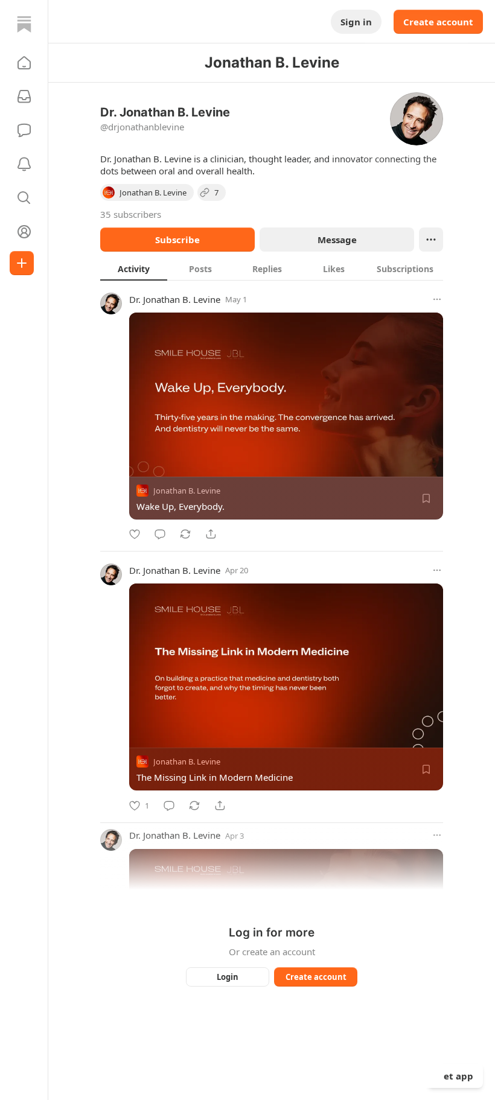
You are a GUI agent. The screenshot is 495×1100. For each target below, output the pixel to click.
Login (227, 976)
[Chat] (24, 130)
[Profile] (24, 231)
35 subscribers (130, 214)
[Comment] (160, 534)
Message (337, 240)
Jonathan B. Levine (186, 490)
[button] (24, 62)
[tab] (133, 268)
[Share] (210, 534)
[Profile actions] (431, 239)
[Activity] (24, 164)
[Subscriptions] (24, 96)
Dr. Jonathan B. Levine (174, 299)
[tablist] (271, 268)
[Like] (134, 534)
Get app (455, 1076)
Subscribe (177, 240)
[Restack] (185, 534)
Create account (438, 22)
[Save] (426, 498)
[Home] (24, 24)
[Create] (22, 263)
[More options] (437, 299)
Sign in (356, 22)
